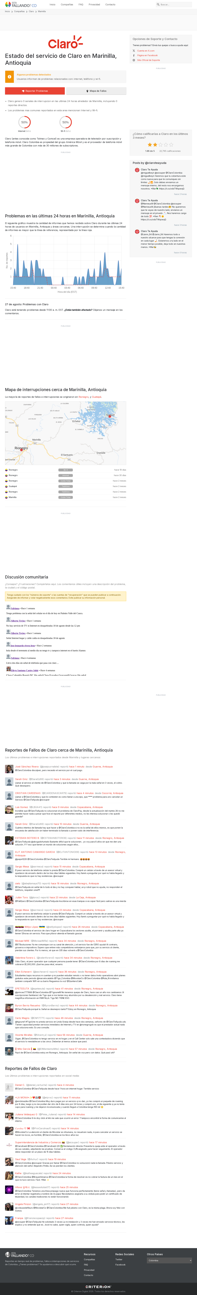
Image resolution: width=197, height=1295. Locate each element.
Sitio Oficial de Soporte (148, 60)
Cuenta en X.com (145, 50)
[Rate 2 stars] (155, 144)
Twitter (118, 1259)
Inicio (52, 4)
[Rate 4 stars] (166, 144)
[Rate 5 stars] (171, 144)
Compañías (67, 4)
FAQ (81, 4)
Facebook (120, 1264)
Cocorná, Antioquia (112, 793)
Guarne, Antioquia (103, 766)
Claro (31, 11)
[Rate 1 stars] (150, 144)
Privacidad (94, 4)
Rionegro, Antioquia (113, 838)
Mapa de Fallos (98, 90)
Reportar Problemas (37, 90)
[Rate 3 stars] (161, 144)
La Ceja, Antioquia (86, 897)
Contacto (110, 4)
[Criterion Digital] (98, 1287)
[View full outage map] (65, 433)
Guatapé (96, 396)
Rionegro (84, 396)
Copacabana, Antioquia (90, 807)
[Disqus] (65, 639)
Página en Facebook (147, 55)
